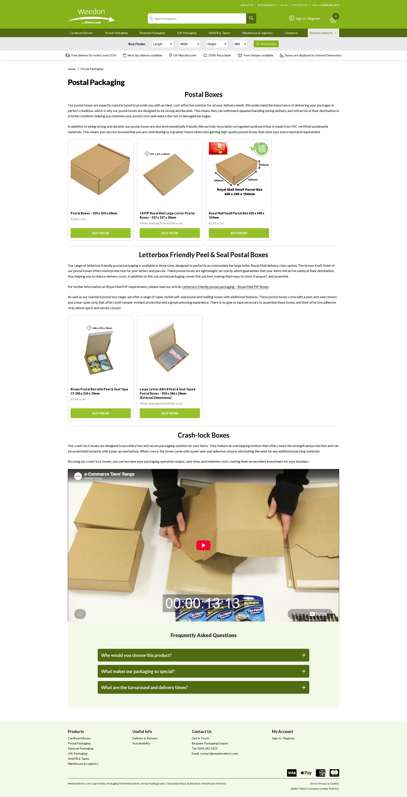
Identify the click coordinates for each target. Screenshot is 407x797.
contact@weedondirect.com (219, 753)
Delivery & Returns (145, 738)
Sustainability (266, 5)
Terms (313, 783)
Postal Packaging (116, 33)
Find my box (268, 44)
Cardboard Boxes (81, 33)
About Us (246, 5)
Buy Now (100, 233)
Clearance (291, 33)
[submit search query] (251, 18)
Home (72, 69)
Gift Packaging (187, 33)
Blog (284, 5)
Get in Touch (200, 738)
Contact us (300, 5)
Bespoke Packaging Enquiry (210, 743)
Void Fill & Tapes (219, 33)
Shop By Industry (321, 33)
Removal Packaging (152, 33)
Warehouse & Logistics (257, 33)
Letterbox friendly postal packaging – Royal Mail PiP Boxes (225, 287)
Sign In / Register (308, 18)
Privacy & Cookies (329, 783)
